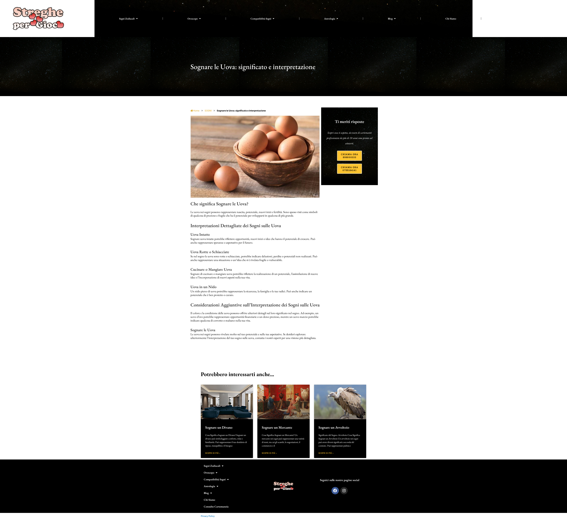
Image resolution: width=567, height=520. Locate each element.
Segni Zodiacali (127, 18)
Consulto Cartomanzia (517, 18)
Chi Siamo (450, 18)
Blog (390, 18)
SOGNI (208, 110)
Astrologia (329, 18)
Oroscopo (193, 18)
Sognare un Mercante (277, 427)
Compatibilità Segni (261, 18)
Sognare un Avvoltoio (333, 427)
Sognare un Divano (218, 427)
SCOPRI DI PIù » (212, 453)
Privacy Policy (208, 516)
